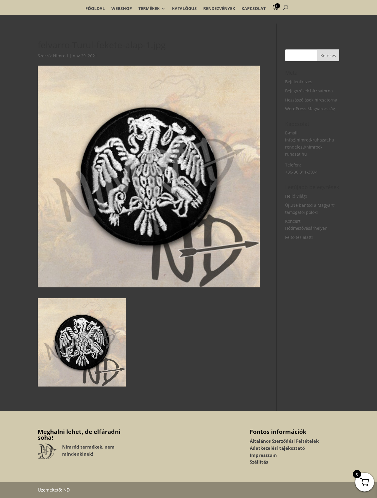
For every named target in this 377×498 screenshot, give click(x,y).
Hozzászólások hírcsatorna (311, 100)
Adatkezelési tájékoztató (277, 448)
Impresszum (263, 455)
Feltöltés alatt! (299, 237)
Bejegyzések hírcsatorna (309, 91)
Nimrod (60, 56)
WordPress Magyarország (310, 108)
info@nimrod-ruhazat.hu (309, 140)
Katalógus (184, 8)
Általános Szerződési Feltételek (284, 441)
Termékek (149, 8)
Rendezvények (219, 8)
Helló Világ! (296, 196)
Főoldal (95, 8)
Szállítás (259, 462)
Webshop (121, 8)
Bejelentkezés (298, 81)
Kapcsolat (254, 8)
